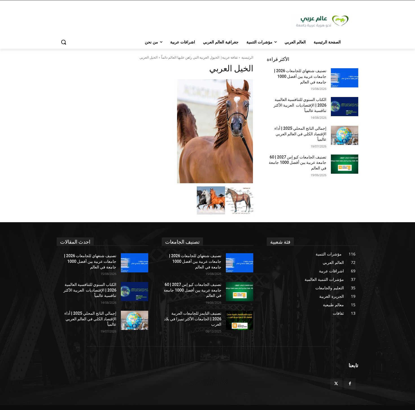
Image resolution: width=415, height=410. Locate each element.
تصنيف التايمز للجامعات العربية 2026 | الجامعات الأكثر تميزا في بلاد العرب (192, 319)
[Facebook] (349, 383)
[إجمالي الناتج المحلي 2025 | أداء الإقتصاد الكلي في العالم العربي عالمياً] (344, 135)
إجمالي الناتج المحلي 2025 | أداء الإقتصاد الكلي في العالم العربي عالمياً (300, 134)
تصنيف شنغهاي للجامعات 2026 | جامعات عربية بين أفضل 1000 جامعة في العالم (300, 76)
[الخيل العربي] (155, 131)
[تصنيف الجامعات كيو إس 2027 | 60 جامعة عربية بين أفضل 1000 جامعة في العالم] (344, 164)
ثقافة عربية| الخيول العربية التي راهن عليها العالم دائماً (199, 57)
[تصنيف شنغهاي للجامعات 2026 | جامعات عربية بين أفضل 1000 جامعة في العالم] (344, 77)
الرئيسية (247, 57)
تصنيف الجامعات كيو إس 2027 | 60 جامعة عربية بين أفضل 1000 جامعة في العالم (297, 162)
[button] (63, 42)
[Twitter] (336, 383)
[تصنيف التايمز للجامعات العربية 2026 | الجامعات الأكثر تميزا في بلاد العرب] (239, 320)
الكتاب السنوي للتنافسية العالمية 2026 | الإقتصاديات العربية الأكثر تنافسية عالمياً (300, 105)
